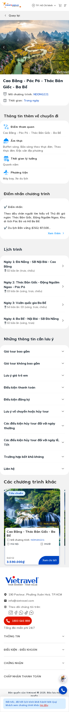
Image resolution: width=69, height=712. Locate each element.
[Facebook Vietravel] (16, 612)
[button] (34, 704)
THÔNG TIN (12, 636)
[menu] (65, 5)
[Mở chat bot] (63, 679)
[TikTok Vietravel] (26, 612)
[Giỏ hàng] (60, 5)
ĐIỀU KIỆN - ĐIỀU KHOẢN (20, 649)
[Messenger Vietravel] (31, 612)
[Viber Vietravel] (21, 612)
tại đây (44, 705)
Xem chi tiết (50, 560)
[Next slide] (65, 47)
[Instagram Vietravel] (10, 612)
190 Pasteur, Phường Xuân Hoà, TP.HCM (35, 594)
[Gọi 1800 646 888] (63, 690)
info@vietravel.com (21, 600)
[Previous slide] (4, 47)
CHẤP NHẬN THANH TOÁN (22, 676)
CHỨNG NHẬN (13, 663)
